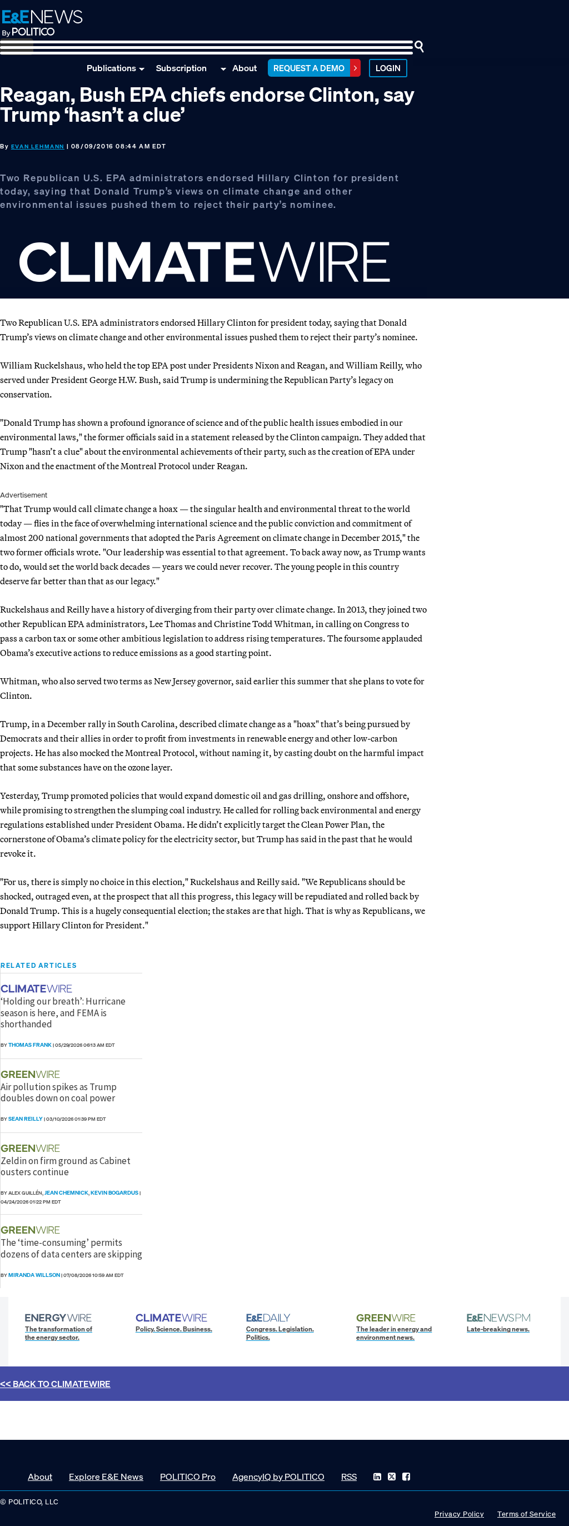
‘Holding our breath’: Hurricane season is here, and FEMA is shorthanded (63, 1012)
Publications (111, 68)
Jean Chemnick (66, 1192)
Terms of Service (526, 1514)
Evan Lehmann (37, 146)
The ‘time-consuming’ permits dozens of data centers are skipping (71, 1248)
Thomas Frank (30, 1044)
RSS (349, 1476)
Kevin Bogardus (114, 1192)
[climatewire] (38, 989)
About (244, 68)
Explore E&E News (106, 1476)
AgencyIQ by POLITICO (278, 1476)
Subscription (181, 68)
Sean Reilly (25, 1118)
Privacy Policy (459, 1514)
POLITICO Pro (188, 1476)
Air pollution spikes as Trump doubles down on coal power (59, 1092)
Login (388, 67)
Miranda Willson (34, 1275)
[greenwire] (32, 1074)
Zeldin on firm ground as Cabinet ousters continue (66, 1166)
